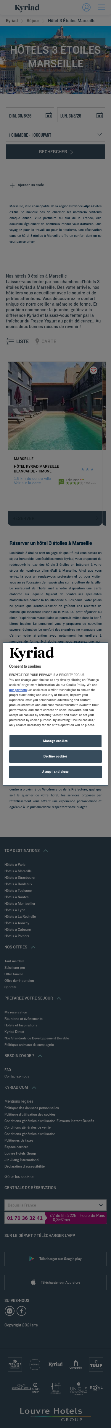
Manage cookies (55, 741)
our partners (18, 690)
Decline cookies (55, 756)
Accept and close (55, 772)
